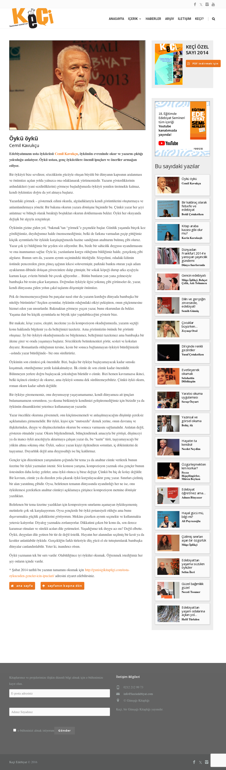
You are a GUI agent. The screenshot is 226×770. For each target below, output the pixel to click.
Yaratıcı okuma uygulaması (192, 395)
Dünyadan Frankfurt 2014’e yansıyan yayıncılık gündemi (194, 255)
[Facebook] (195, 4)
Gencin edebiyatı (194, 275)
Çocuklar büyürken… (189, 324)
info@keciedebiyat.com (138, 694)
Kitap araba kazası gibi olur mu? (192, 229)
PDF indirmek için (205, 63)
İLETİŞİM (184, 19)
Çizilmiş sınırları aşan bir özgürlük (194, 538)
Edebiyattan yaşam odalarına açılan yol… (193, 611)
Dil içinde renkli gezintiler (192, 348)
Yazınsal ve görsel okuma (191, 419)
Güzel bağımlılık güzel (192, 585)
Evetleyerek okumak (190, 372)
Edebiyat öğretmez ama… (193, 491)
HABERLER (153, 19)
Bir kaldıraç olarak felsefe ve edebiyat (194, 206)
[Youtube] (213, 4)
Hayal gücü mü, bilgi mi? (193, 515)
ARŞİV (169, 19)
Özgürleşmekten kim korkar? (194, 466)
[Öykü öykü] (77, 85)
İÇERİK (133, 19)
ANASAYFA (116, 19)
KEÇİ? (199, 19)
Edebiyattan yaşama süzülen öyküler (193, 564)
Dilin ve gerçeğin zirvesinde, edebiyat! (193, 302)
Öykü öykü (189, 178)
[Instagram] (207, 4)
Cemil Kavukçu (24, 145)
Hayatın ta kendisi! (189, 442)
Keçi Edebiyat (18, 762)
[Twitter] (201, 4)
